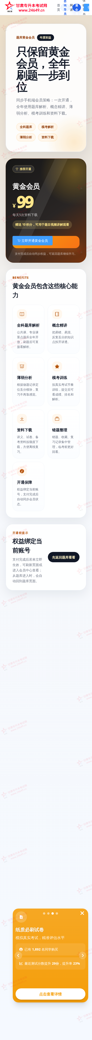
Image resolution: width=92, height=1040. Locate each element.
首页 (58, 7)
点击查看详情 (50, 994)
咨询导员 (65, 7)
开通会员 (76, 7)
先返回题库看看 (63, 557)
